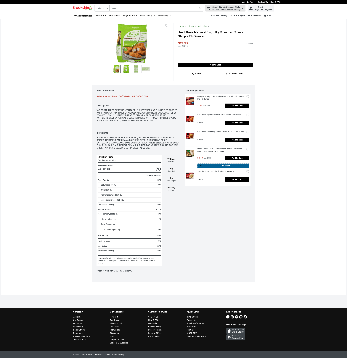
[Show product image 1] (116, 69)
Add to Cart (215, 64)
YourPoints (114, 15)
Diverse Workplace (81, 336)
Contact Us (263, 2)
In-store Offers (154, 333)
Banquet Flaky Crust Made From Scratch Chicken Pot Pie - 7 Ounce (221, 97)
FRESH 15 (77, 323)
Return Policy (154, 336)
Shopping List (116, 323)
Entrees (190, 26)
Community (78, 327)
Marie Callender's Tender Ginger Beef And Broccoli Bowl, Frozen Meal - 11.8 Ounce (220, 150)
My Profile (152, 323)
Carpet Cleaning (117, 340)
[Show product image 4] (146, 69)
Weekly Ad (100, 15)
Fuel (112, 336)
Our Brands (78, 320)
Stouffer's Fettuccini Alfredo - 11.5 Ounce (215, 171)
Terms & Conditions (102, 355)
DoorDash (114, 320)
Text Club (191, 330)
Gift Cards (114, 327)
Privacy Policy (86, 355)
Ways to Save (130, 15)
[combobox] (102, 8)
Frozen (181, 26)
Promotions (115, 330)
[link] (217, 15)
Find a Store (192, 317)
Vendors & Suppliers (119, 343)
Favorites (191, 327)
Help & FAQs (153, 320)
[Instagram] (236, 317)
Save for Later (236, 73)
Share (198, 73)
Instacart (114, 317)
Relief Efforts (79, 330)
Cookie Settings (118, 355)
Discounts (114, 333)
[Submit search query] (200, 8)
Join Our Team (248, 2)
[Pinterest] (232, 317)
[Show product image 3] (136, 69)
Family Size (202, 26)
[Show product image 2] (126, 69)
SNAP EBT (192, 333)
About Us (77, 317)
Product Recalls (155, 330)
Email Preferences (195, 323)
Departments (84, 15)
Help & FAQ (275, 2)
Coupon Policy (154, 327)
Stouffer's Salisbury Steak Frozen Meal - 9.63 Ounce (220, 132)
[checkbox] (166, 25)
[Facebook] (227, 317)
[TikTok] (245, 317)
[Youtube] (240, 317)
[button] (243, 7)
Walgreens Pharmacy (196, 336)
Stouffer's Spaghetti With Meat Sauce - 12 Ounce (219, 115)
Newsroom (78, 333)
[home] (83, 8)
